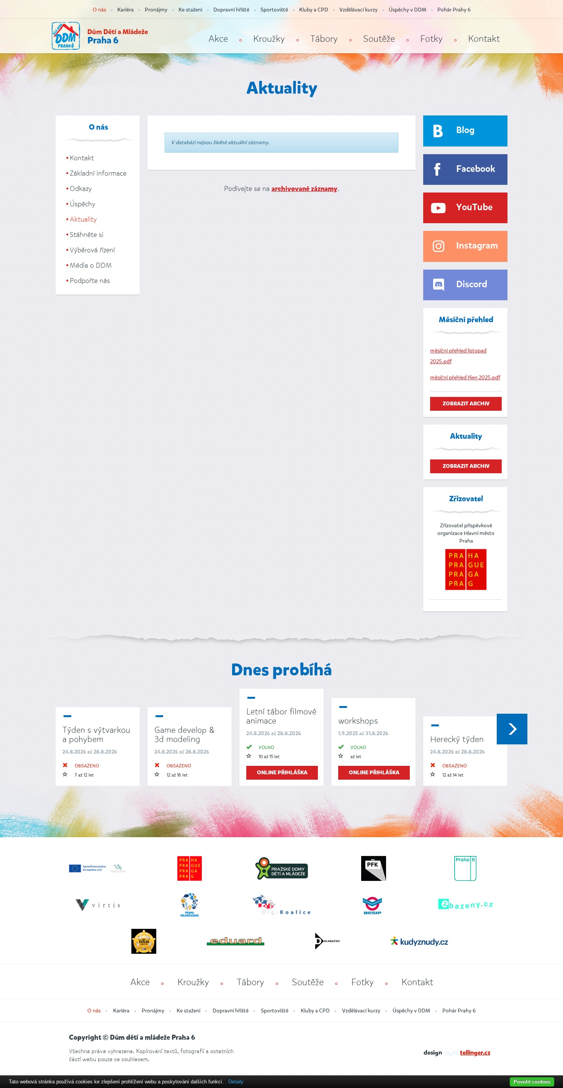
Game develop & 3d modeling (184, 734)
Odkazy (81, 188)
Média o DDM (91, 265)
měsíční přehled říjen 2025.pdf (465, 377)
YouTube (474, 207)
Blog (465, 130)
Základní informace (98, 173)
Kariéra (125, 9)
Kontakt (484, 39)
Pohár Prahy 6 (454, 9)
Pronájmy (156, 9)
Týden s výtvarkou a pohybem (96, 734)
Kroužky (269, 39)
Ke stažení (190, 9)
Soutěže (379, 39)
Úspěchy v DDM (407, 9)
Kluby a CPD (313, 9)
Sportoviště (274, 9)
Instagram (477, 246)
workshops (358, 720)
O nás (99, 9)
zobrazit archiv (466, 404)
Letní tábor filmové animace (281, 716)
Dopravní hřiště (231, 9)
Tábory (324, 39)
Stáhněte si (86, 234)
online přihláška (282, 772)
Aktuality (83, 219)
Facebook (475, 169)
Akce (218, 39)
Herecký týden (457, 739)
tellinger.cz (475, 1053)
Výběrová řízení (92, 250)
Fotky (431, 39)
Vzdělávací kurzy (358, 9)
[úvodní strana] (100, 36)
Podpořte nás (90, 280)
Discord (471, 284)
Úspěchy (82, 204)
